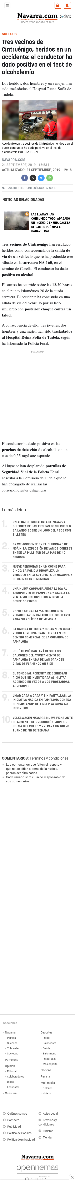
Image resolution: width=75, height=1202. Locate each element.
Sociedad (12, 1053)
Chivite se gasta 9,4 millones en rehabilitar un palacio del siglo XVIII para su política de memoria (41, 615)
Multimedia (48, 1083)
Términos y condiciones (49, 758)
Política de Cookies (19, 1133)
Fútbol (46, 1037)
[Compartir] (24, 177)
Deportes (46, 1032)
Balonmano (49, 1053)
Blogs (10, 1081)
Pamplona (11, 1060)
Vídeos (47, 1093)
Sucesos (12, 1043)
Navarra (10, 1032)
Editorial (11, 1071)
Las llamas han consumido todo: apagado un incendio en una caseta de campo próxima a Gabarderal (50, 223)
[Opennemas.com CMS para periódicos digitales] (37, 1172)
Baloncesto (49, 1043)
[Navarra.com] (37, 16)
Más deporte (50, 1064)
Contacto (13, 1120)
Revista (45, 1076)
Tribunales (13, 1048)
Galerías (47, 1088)
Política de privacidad (21, 1139)
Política (11, 1037)
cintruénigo (35, 187)
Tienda (47, 1137)
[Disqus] (36, 844)
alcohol (52, 187)
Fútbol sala (49, 1058)
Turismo (48, 1131)
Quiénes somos (17, 1113)
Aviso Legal (50, 1113)
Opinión (10, 1066)
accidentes (16, 187)
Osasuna (11, 1093)
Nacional (46, 1070)
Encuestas (13, 1087)
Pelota (46, 1048)
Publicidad (14, 1126)
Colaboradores (15, 1076)
